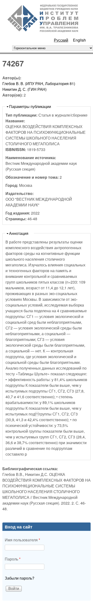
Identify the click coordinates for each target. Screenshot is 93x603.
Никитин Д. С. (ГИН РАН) (24, 89)
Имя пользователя (22, 540)
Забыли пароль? (19, 578)
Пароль (13, 559)
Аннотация (18, 233)
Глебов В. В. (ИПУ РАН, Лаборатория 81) (38, 83)
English (79, 40)
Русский (61, 40)
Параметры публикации (30, 106)
